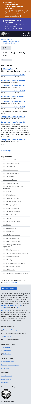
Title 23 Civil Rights (8, 231)
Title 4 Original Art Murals (10, 170)
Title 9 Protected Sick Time (10, 183)
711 (17, 307)
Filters (7, 48)
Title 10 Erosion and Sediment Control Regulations (14, 187)
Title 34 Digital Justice (9, 270)
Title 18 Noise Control (9, 215)
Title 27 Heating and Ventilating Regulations (12, 246)
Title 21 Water (7, 225)
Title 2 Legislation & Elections (11, 163)
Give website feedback (11, 282)
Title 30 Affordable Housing (11, 257)
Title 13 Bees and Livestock (11, 198)
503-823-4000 (5, 310)
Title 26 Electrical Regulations (11, 241)
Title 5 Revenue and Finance (11, 173)
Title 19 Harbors (7, 218)
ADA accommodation (7, 362)
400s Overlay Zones (9, 43)
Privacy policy (5, 368)
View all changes (6, 151)
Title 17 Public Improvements (11, 211)
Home (3, 39)
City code (9, 39)
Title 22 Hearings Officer (10, 228)
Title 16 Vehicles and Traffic (11, 208)
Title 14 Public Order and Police (12, 202)
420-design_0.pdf (8, 69)
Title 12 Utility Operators (10, 195)
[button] (23, 34)
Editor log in (5, 382)
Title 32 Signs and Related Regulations (14, 263)
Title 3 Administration (9, 166)
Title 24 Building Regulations (11, 235)
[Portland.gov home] (7, 34)
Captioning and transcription (10, 365)
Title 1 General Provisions (10, 160)
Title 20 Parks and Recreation (11, 221)
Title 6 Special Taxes (9, 176)
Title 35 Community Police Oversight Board (15, 273)
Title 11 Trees (7, 192)
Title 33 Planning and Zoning (11, 41)
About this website (6, 376)
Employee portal (6, 379)
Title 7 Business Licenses (10, 180)
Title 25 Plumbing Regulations (12, 238)
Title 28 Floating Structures (11, 250)
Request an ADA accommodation (11, 305)
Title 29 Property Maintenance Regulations (15, 253)
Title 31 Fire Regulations (10, 260)
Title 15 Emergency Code (10, 205)
